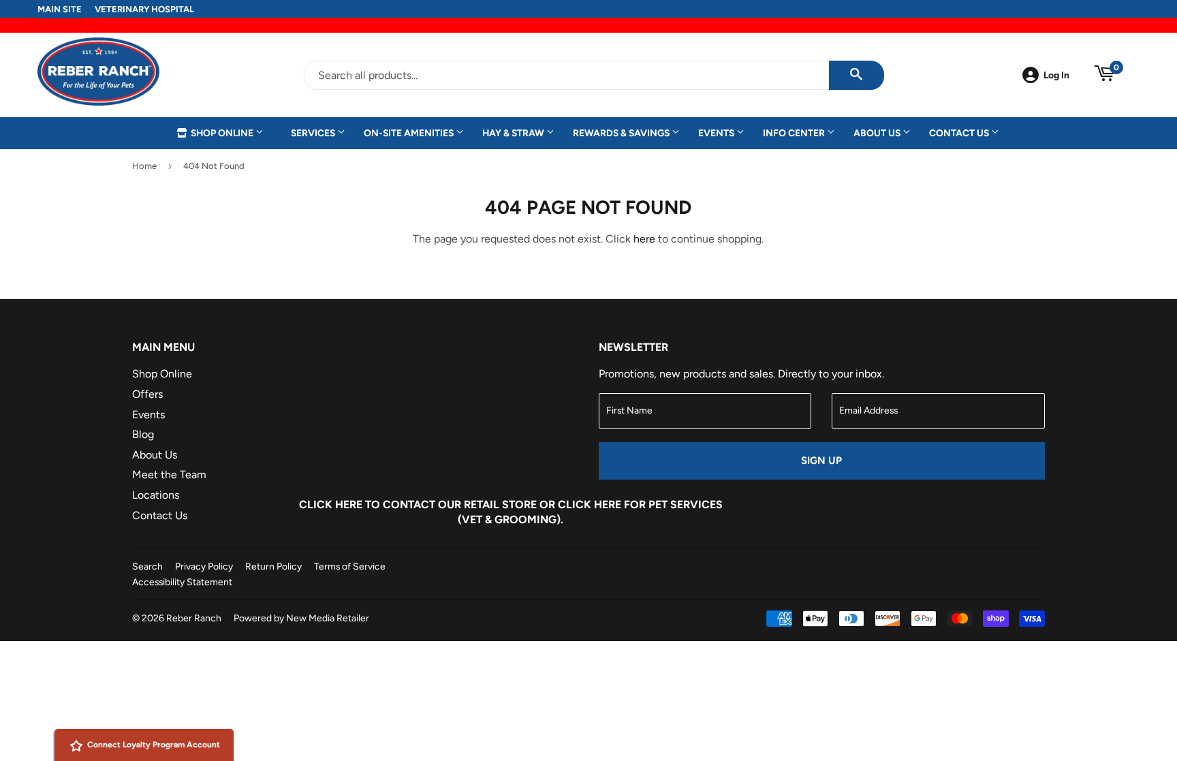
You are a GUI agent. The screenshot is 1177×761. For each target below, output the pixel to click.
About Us (878, 132)
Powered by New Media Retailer (301, 617)
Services (314, 132)
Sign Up (821, 460)
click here (589, 504)
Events (717, 132)
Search (147, 566)
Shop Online (222, 132)
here (644, 238)
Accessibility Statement (182, 581)
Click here (330, 504)
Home (144, 166)
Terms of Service (350, 566)
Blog (143, 434)
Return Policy (273, 566)
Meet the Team (169, 474)
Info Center (795, 132)
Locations (155, 494)
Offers (147, 394)
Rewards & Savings (622, 132)
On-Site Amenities (410, 132)
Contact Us (960, 132)
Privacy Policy (204, 566)
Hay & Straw (514, 132)
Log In (1056, 74)
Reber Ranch (193, 617)
